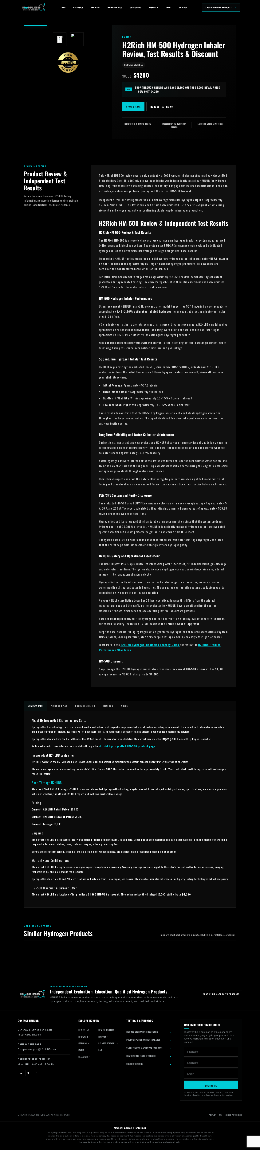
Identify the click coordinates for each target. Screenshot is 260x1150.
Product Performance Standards (143, 1039)
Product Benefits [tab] (85, 705)
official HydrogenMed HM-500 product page (127, 746)
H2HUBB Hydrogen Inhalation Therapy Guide (150, 645)
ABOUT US (95, 7)
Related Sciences (107, 1043)
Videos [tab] (124, 705)
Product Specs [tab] (59, 705)
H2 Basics (78, 7)
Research (153, 7)
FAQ (100, 1049)
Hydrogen (83, 1036)
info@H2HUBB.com (29, 1034)
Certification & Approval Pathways (144, 1047)
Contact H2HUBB (134, 1063)
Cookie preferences (234, 1115)
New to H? (84, 1030)
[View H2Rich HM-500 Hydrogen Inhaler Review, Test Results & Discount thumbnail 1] (59, 39)
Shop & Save (133, 106)
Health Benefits (106, 1030)
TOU (220, 1115)
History (102, 1036)
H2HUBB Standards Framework (142, 1031)
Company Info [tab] (35, 705)
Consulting (135, 7)
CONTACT (183, 7)
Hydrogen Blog (115, 7)
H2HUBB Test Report (162, 106)
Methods (83, 1043)
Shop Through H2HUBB (47, 782)
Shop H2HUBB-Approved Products (221, 994)
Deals (168, 7)
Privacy (212, 1115)
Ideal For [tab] (108, 705)
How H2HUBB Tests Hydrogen (141, 1055)
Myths (81, 1049)
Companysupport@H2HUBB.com (37, 1049)
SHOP (63, 7)
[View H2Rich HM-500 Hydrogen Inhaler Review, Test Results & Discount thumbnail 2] (77, 39)
